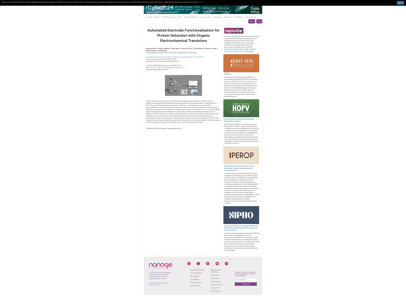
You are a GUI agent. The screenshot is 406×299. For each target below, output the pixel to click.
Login (259, 21)
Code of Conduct (217, 285)
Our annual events (196, 273)
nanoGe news (195, 286)
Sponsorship (194, 276)
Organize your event (197, 270)
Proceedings (194, 279)
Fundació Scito (161, 278)
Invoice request (216, 291)
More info (201, 2)
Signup (251, 21)
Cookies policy (216, 281)
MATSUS (227, 74)
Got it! (400, 3)
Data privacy (215, 278)
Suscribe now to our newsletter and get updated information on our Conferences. (245, 273)
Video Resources (196, 282)
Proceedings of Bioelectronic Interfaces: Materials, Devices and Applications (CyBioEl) (174, 57)
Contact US (215, 288)
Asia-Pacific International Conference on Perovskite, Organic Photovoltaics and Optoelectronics (239, 168)
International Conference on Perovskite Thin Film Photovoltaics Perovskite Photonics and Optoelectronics (241, 228)
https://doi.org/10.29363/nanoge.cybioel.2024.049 (167, 67)
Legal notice (215, 275)
